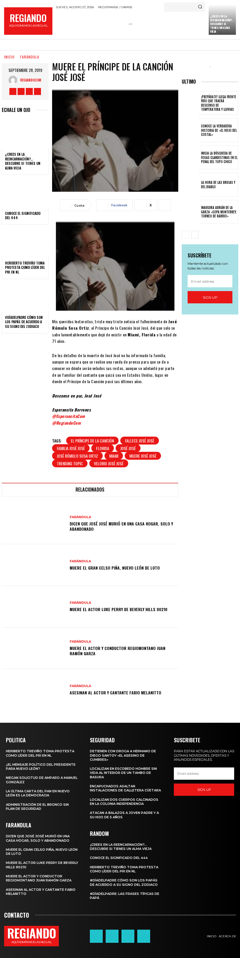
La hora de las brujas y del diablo (218, 184)
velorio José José (109, 463)
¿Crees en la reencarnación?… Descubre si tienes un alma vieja (222, 24)
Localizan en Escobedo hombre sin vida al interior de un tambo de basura (123, 773)
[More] (165, 205)
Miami (113, 456)
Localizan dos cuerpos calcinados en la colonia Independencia (124, 802)
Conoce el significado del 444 (22, 215)
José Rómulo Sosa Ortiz (77, 456)
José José (128, 448)
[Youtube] (37, 91)
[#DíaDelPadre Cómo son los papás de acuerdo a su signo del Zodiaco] (25, 297)
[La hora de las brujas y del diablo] (190, 184)
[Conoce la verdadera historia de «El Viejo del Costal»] (190, 130)
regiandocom (30, 79)
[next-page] (194, 234)
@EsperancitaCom (68, 416)
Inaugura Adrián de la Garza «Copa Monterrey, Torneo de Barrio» (219, 211)
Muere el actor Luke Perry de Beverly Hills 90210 (118, 609)
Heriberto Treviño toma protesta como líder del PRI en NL (25, 267)
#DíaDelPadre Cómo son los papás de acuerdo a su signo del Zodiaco (24, 322)
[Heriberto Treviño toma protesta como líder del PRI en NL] (25, 242)
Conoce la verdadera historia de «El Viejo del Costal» (219, 130)
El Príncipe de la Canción (92, 441)
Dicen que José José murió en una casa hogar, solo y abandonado (121, 526)
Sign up (210, 297)
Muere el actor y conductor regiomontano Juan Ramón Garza (117, 650)
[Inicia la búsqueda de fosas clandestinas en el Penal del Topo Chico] (190, 157)
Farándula (29, 56)
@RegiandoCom (66, 423)
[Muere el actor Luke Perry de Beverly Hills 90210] (33, 607)
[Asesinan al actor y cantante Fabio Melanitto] (33, 690)
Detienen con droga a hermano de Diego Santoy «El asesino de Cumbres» (123, 755)
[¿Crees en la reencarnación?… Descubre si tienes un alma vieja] (25, 134)
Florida (102, 448)
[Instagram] (21, 91)
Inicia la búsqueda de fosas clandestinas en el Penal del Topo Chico (219, 157)
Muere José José (142, 456)
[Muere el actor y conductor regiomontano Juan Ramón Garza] (33, 648)
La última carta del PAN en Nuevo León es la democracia (38, 793)
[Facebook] (12, 91)
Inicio (9, 56)
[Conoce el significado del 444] (25, 192)
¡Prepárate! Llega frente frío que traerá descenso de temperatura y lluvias (218, 103)
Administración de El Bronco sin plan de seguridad (37, 807)
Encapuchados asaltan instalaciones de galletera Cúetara (125, 788)
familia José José (71, 448)
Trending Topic (70, 463)
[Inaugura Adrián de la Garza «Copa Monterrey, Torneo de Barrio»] (190, 212)
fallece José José (139, 441)
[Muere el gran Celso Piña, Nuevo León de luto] (33, 565)
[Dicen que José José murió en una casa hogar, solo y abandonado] (33, 523)
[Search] (200, 7)
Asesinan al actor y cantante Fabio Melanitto (115, 692)
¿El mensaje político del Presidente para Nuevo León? (41, 766)
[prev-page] (185, 234)
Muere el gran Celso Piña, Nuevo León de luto (115, 568)
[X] (29, 91)
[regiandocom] (14, 80)
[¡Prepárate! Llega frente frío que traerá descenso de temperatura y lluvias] (190, 103)
